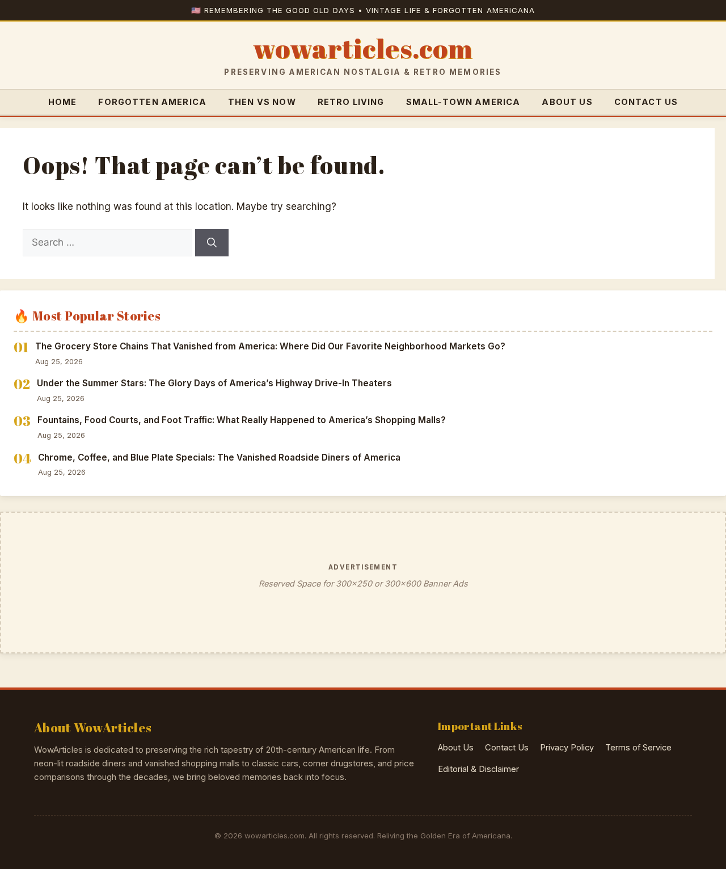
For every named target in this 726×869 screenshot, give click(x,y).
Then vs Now (262, 102)
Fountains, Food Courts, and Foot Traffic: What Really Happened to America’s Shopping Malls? (241, 420)
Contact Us (646, 102)
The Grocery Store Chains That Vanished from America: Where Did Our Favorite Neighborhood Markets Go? (270, 346)
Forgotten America (152, 102)
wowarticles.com (362, 48)
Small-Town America (463, 102)
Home (62, 102)
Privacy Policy (567, 748)
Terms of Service (638, 748)
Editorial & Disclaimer (478, 769)
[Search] (212, 242)
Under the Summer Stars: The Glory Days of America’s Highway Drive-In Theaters (214, 383)
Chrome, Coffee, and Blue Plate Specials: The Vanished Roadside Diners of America (219, 457)
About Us (567, 102)
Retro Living (351, 102)
